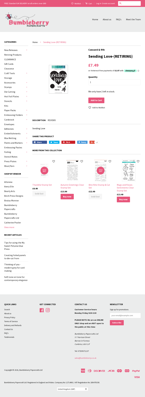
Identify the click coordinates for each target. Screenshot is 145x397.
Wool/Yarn (9, 166)
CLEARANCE (10, 59)
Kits (6, 105)
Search (7, 309)
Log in (98, 3)
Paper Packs (10, 110)
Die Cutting (9, 91)
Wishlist (77, 3)
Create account (108, 3)
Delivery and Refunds (12, 325)
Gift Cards (8, 63)
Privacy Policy (9, 317)
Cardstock (9, 119)
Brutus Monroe (11, 200)
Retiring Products (13, 54)
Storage (8, 77)
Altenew (8, 182)
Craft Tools (9, 73)
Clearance (9, 68)
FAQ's (118, 19)
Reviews (52, 120)
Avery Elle (9, 186)
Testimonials (9, 337)
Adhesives (9, 128)
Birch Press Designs (13, 195)
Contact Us (8, 329)
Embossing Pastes (13, 147)
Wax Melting (10, 138)
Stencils (8, 101)
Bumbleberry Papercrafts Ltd (30, 370)
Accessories (9, 82)
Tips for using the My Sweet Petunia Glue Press (14, 245)
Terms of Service (11, 321)
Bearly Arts (9, 191)
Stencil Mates (10, 156)
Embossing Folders (13, 115)
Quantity (92, 76)
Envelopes (9, 124)
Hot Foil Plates (11, 96)
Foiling (7, 152)
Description (39, 120)
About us (107, 19)
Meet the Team (133, 19)
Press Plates (10, 161)
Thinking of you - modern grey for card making (14, 267)
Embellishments (12, 133)
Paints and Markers (13, 142)
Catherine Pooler (12, 222)
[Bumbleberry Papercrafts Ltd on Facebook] (42, 310)
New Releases (11, 50)
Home (95, 19)
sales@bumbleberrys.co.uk (85, 358)
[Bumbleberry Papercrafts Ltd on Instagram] (48, 310)
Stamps (8, 87)
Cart (90, 3)
